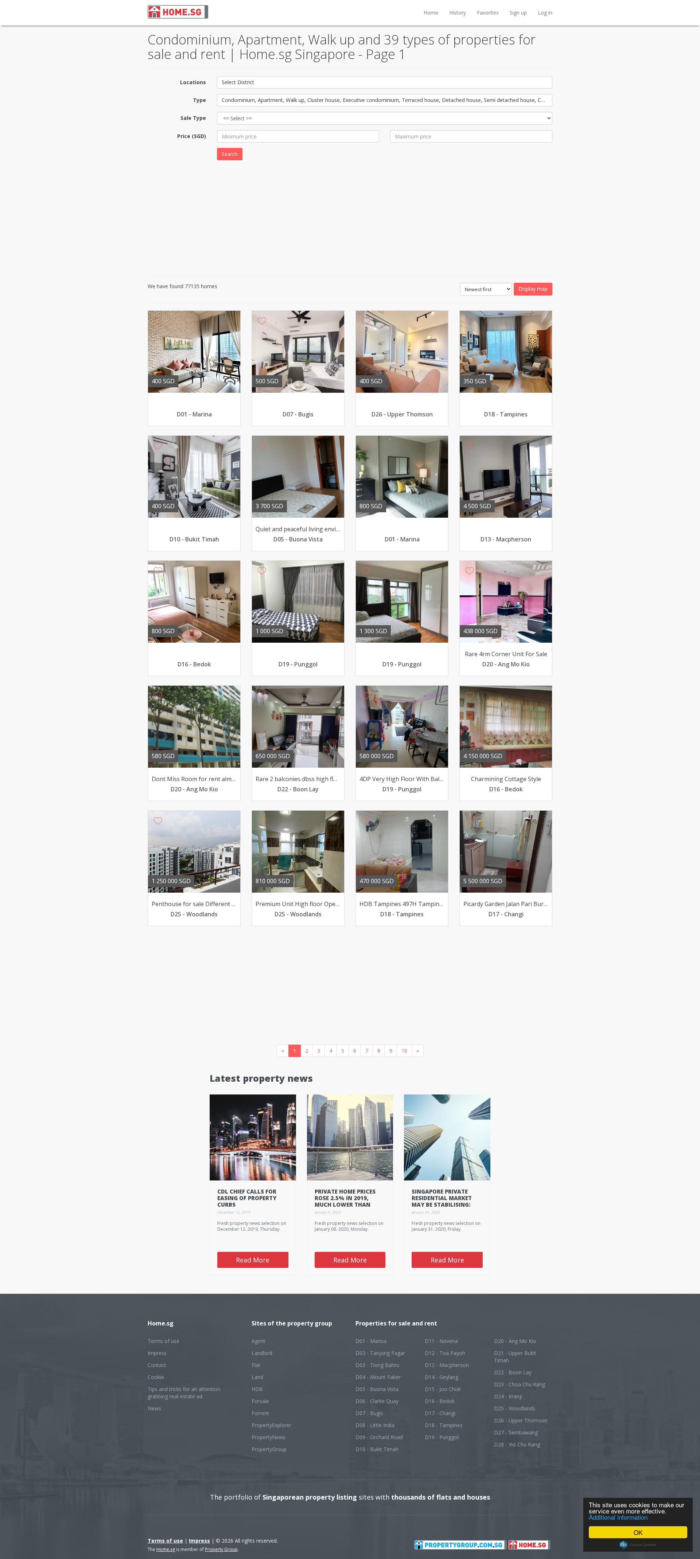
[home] (529, 1544)
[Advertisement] (350, 217)
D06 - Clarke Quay (376, 1401)
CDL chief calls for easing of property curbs (246, 1198)
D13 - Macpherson (447, 1365)
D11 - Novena (441, 1340)
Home (431, 12)
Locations (193, 82)
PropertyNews (268, 1437)
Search (230, 153)
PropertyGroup (269, 1449)
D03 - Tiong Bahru (377, 1365)
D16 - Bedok (440, 1401)
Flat (256, 1365)
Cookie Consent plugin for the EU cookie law (638, 1545)
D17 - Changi (440, 1413)
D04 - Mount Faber (378, 1377)
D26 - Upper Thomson (520, 1420)
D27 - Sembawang (516, 1432)
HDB (257, 1389)
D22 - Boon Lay (513, 1372)
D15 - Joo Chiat (443, 1389)
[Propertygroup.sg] (460, 1544)
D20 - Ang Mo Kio (515, 1340)
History (457, 12)
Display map (533, 288)
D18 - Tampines (444, 1425)
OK (638, 1532)
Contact (157, 1365)
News (154, 1408)
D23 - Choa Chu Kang (519, 1384)
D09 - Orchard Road (379, 1437)
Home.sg (165, 1549)
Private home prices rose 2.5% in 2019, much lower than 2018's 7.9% (345, 1201)
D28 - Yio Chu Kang (517, 1444)
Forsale (260, 1401)
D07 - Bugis (369, 1413)
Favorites (488, 12)
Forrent (260, 1413)
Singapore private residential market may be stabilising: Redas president (442, 1201)
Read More (252, 1260)
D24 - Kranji (508, 1396)
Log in (545, 12)
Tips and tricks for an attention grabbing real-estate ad (184, 1393)
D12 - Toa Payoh (445, 1353)
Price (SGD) (191, 136)
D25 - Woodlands (514, 1408)
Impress (157, 1353)
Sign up (518, 12)
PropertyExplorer (271, 1425)
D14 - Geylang (441, 1377)
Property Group (221, 1549)
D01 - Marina (370, 1340)
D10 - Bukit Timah (376, 1449)
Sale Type (193, 117)
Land (257, 1377)
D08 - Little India (374, 1425)
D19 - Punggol (442, 1437)
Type (199, 100)
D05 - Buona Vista (376, 1389)
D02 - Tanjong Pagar (380, 1353)
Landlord (262, 1353)
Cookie (156, 1377)
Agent (258, 1340)
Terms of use (163, 1340)
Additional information (618, 1516)
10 (404, 1050)
